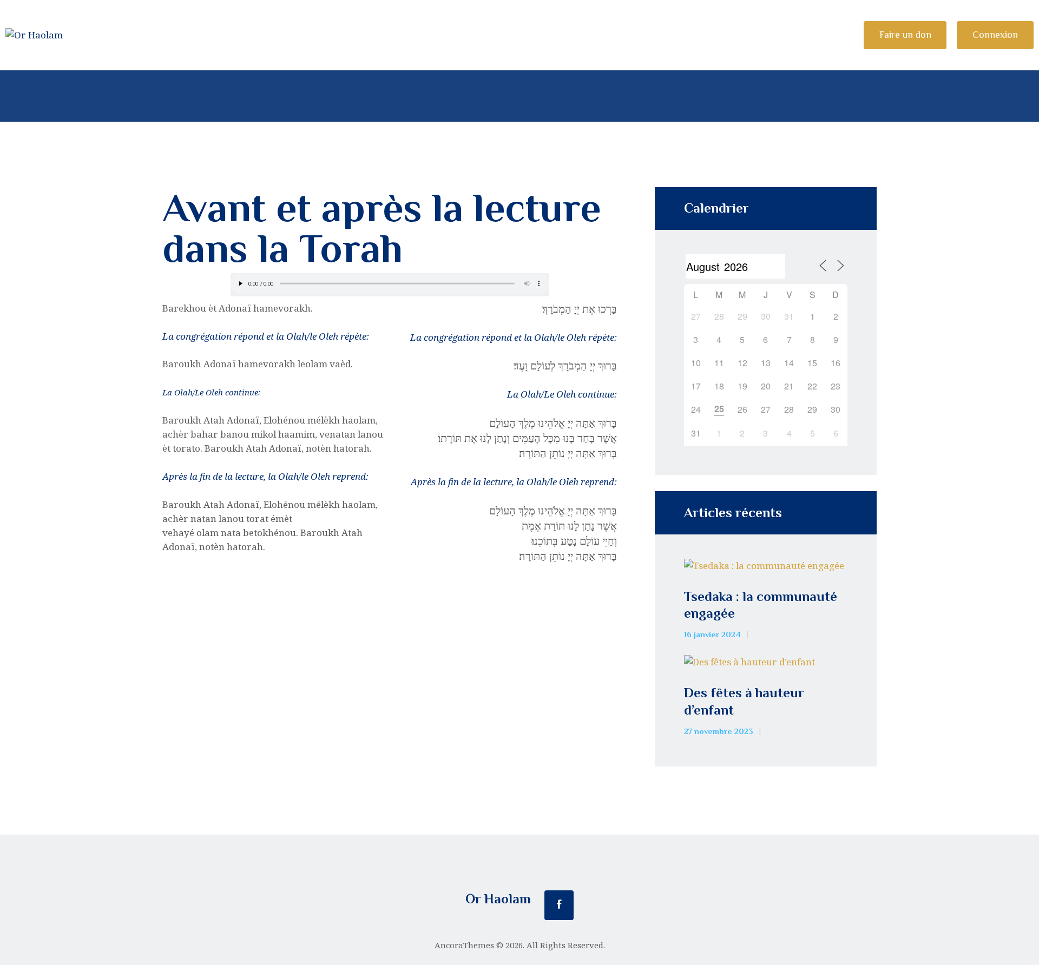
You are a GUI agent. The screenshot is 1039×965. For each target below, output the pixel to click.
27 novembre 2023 (718, 731)
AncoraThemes (464, 945)
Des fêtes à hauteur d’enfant (744, 701)
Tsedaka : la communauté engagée (760, 605)
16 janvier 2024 (712, 634)
